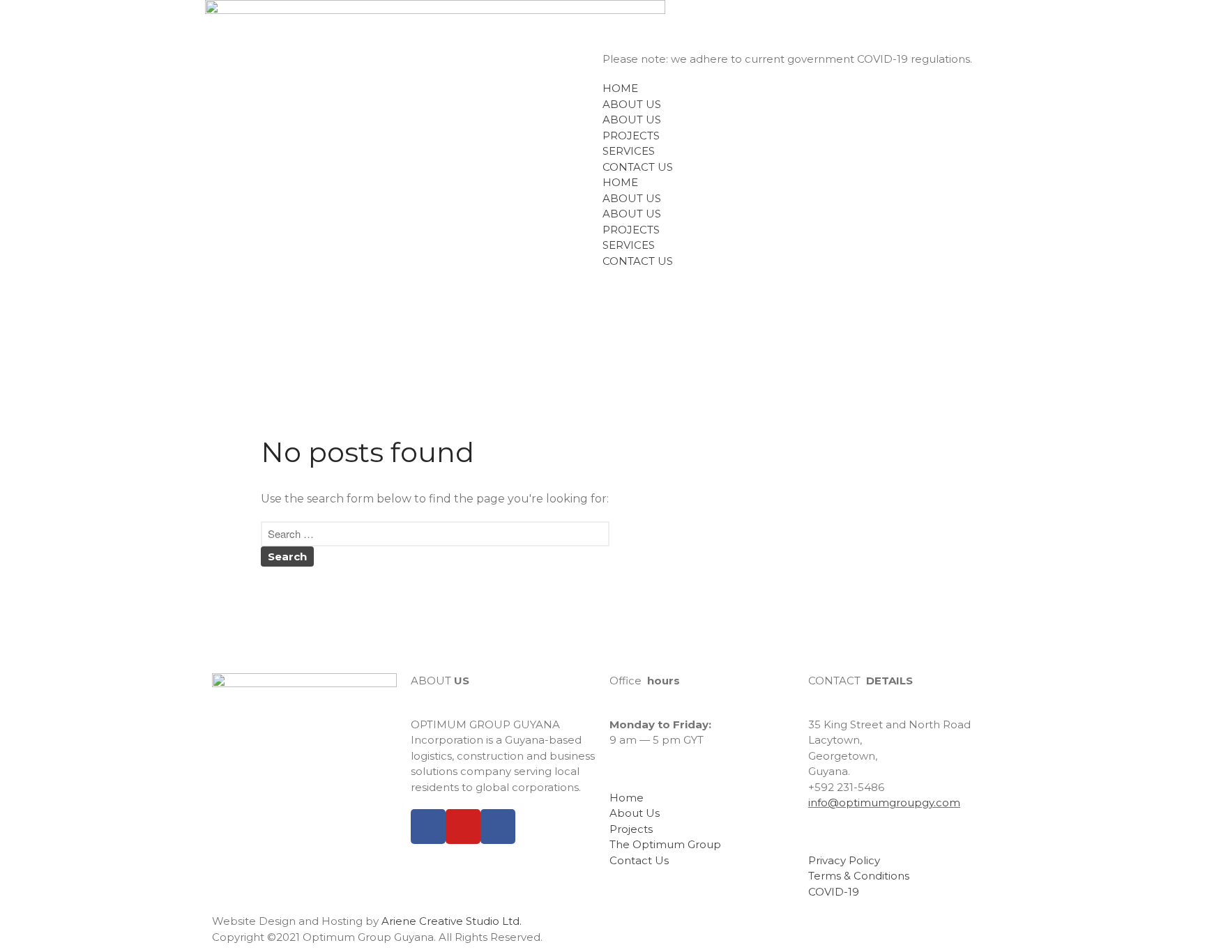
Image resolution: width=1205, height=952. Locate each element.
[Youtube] (463, 826)
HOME (620, 88)
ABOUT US (631, 104)
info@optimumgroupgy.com (884, 802)
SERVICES (628, 151)
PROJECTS (631, 135)
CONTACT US (637, 167)
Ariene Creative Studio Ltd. (451, 921)
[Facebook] (428, 826)
